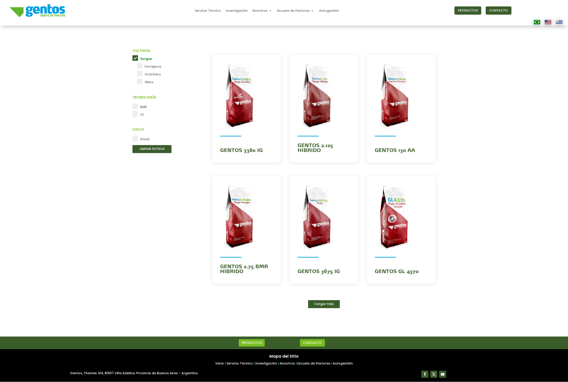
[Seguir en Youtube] (442, 374)
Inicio (219, 363)
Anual (145, 139)
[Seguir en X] (433, 374)
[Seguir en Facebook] (424, 374)
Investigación (237, 11)
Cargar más (324, 304)
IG (142, 114)
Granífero (153, 74)
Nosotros (260, 11)
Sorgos (146, 59)
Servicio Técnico (208, 11)
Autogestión (329, 11)
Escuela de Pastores (293, 11)
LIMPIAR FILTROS (152, 149)
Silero (149, 82)
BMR (143, 107)
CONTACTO (498, 10)
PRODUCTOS (468, 10)
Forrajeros (153, 66)
